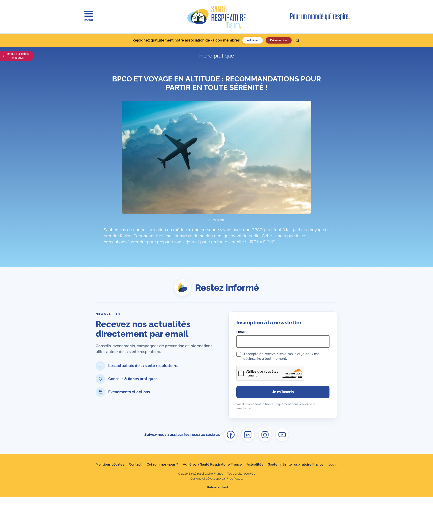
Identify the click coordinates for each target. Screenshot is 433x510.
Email (240, 332)
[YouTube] (282, 434)
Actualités (255, 464)
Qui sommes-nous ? (162, 464)
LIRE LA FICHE (261, 242)
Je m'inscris (283, 392)
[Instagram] (265, 434)
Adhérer (252, 40)
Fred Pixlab (234, 478)
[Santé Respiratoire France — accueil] (216, 16)
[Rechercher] (297, 40)
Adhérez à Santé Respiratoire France (212, 464)
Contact (135, 464)
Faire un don (278, 40)
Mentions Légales (110, 464)
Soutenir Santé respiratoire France (295, 464)
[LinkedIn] (248, 434)
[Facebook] (230, 434)
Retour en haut (216, 487)
